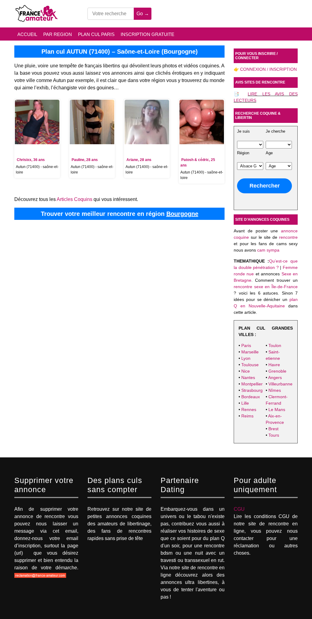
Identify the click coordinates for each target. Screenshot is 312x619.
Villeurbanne (280, 383)
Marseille (250, 351)
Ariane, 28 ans (139, 160)
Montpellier (252, 383)
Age (269, 153)
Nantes (248, 377)
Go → (142, 13)
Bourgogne (182, 213)
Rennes (248, 409)
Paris (246, 345)
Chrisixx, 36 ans (31, 160)
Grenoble (277, 371)
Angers (275, 377)
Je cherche (275, 131)
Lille (245, 403)
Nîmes (274, 390)
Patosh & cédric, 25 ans (197, 162)
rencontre (288, 237)
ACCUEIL (27, 34)
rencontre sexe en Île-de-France (266, 286)
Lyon (245, 358)
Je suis (243, 131)
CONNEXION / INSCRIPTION (268, 69)
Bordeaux (250, 396)
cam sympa (268, 250)
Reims (247, 415)
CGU (239, 509)
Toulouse (250, 364)
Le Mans (276, 409)
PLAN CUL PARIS (96, 34)
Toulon (274, 345)
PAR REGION (57, 34)
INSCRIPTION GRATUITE (147, 34)
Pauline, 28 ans (85, 160)
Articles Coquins (74, 199)
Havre (274, 364)
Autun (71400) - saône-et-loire (37, 169)
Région (243, 153)
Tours (273, 435)
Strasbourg (252, 390)
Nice (245, 371)
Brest (273, 428)
